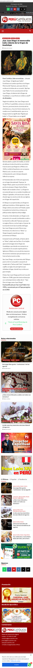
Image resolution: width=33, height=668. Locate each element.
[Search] (30, 30)
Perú (12, 421)
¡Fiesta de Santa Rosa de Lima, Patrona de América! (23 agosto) (21, 525)
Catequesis (5, 388)
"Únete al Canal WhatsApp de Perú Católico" (17, 323)
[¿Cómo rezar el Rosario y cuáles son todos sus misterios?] (16, 382)
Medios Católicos (7, 399)
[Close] (31, 655)
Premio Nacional (22, 6)
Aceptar (16, 664)
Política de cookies (15, 661)
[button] (2, 31)
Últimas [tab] (5, 479)
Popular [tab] (13, 479)
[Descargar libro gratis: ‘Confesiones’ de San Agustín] (16, 351)
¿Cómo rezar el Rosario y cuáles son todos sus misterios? (20, 501)
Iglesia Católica (6, 38)
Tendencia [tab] (23, 479)
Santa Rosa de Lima (19, 421)
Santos (17, 38)
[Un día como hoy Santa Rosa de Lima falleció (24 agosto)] (16, 412)
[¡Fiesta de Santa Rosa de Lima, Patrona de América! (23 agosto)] (6, 524)
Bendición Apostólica (11, 6)
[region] (16, 660)
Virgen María (5, 390)
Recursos (25, 388)
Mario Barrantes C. (7, 368)
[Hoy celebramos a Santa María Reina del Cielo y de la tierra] (6, 536)
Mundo (12, 38)
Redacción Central (8, 48)
